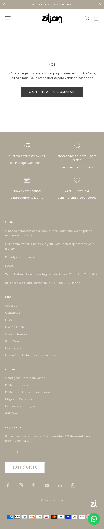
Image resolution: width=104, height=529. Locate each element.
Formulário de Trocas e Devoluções (30, 355)
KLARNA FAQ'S (14, 327)
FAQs (8, 320)
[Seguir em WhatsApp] (73, 485)
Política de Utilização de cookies (28, 392)
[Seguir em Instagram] (20, 485)
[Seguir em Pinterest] (33, 485)
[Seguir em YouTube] (46, 485)
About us (11, 306)
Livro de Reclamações (21, 406)
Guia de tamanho (17, 334)
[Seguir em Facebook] (7, 485)
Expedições (13, 348)
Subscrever (25, 467)
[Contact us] (94, 519)
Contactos (12, 313)
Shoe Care (12, 341)
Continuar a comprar (52, 92)
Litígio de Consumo (19, 399)
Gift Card (11, 413)
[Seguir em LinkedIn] (60, 485)
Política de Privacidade (21, 385)
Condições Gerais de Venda (25, 378)
